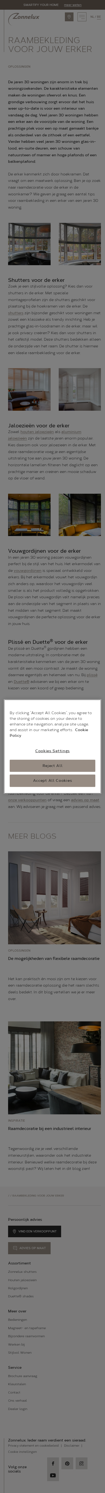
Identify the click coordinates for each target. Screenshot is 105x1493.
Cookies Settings (52, 751)
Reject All (53, 765)
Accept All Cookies (52, 780)
